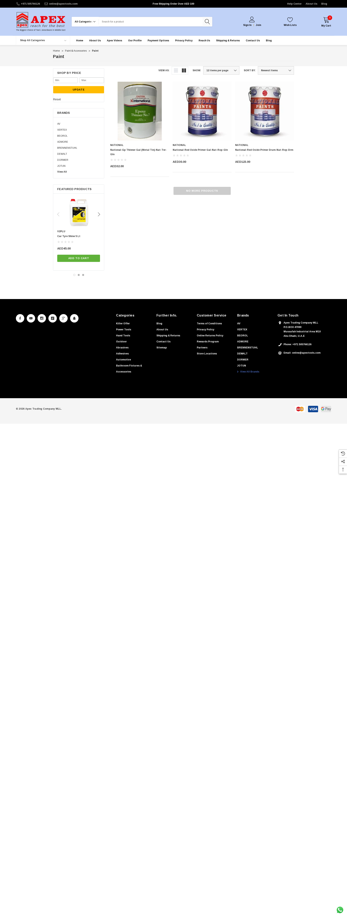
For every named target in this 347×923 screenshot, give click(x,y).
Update (79, 89)
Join (258, 25)
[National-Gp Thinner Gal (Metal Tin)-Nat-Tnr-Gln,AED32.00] (139, 111)
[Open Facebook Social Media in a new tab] (20, 318)
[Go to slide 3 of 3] (83, 275)
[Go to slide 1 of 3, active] (74, 275)
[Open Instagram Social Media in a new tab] (42, 318)
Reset (57, 99)
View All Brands (249, 371)
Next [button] (99, 214)
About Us (311, 3)
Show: (197, 70)
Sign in (247, 25)
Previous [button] (58, 214)
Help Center (294, 3)
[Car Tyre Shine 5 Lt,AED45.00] (78, 213)
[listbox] (276, 70)
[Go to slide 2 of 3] (79, 275)
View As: (163, 70)
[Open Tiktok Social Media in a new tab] (52, 318)
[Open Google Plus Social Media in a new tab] (63, 318)
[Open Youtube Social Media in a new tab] (31, 318)
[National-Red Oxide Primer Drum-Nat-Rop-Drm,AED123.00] (264, 111)
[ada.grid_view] (184, 70)
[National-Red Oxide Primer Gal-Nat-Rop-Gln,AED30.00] (202, 111)
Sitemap (161, 347)
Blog (324, 3)
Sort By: (250, 70)
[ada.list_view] (176, 70)
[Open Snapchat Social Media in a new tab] (74, 318)
